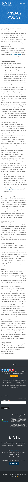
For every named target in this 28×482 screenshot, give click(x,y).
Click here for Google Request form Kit (14, 379)
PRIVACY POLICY (21, 474)
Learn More (5, 421)
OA (17, 476)
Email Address (5, 400)
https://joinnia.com (16, 54)
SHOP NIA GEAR (14, 463)
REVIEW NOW (14, 376)
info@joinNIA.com (15, 450)
